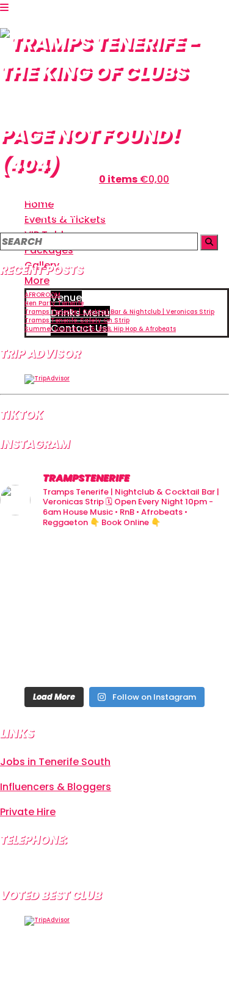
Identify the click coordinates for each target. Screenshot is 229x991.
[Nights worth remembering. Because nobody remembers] (114, 563)
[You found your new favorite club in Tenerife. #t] (36, 656)
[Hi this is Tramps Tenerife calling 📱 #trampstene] (36, 563)
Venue (66, 298)
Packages (48, 250)
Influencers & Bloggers (55, 787)
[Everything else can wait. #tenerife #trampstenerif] (193, 563)
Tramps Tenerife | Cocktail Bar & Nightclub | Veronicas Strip (119, 312)
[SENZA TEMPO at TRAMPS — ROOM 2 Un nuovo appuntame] (36, 609)
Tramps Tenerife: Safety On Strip (76, 320)
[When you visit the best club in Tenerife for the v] (193, 609)
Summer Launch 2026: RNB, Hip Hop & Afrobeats (100, 329)
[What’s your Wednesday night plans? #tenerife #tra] (193, 656)
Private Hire (28, 812)
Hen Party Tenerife (54, 303)
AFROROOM (42, 295)
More (36, 281)
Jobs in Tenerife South (55, 762)
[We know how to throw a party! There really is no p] (114, 656)
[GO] (209, 242)
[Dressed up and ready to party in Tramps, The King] (114, 609)
